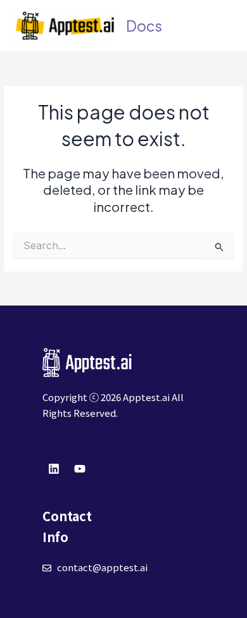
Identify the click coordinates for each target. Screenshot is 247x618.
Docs (144, 25)
